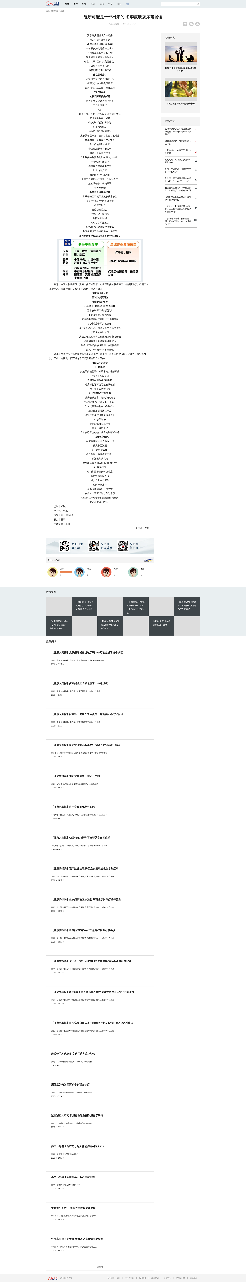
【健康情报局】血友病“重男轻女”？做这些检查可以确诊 (83, 930)
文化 (102, 4)
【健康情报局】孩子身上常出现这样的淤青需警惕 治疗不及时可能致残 (91, 961)
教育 (119, 4)
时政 (67, 4)
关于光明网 (129, 1278)
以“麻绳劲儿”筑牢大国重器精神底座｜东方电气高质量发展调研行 (178, 131)
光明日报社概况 (113, 1278)
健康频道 (54, 11)
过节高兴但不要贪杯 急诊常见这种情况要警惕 (77, 1238)
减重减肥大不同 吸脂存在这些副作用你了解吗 (77, 1115)
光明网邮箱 (180, 1278)
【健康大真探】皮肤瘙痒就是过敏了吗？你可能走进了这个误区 (87, 652)
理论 (93, 4)
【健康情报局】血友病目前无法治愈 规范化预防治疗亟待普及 (86, 899)
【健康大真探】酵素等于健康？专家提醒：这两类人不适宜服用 (87, 714)
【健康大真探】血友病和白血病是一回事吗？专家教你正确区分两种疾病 (92, 1022)
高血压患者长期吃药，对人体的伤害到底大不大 (78, 1146)
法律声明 (167, 1278)
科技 (110, 4)
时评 (84, 4)
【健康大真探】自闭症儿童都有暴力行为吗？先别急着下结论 (85, 745)
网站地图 (193, 1278)
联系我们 (155, 1278)
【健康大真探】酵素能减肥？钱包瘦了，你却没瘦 (79, 683)
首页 (48, 11)
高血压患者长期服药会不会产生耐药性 (73, 1177)
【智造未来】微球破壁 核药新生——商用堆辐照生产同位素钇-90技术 (178, 209)
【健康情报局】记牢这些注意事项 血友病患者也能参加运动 (85, 868)
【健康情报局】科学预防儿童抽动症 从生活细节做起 (110, 624)
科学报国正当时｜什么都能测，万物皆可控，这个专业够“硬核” (178, 221)
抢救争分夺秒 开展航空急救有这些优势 (73, 1208)
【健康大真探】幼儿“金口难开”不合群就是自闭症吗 (80, 837)
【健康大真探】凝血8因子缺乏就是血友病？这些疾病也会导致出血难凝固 (93, 992)
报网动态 (142, 1278)
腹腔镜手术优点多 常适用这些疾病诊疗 (73, 1053)
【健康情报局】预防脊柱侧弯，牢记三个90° (76, 776)
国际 (76, 4)
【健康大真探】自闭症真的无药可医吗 (73, 806)
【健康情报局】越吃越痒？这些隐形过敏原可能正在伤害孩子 (187, 605)
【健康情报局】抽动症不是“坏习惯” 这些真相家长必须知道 (59, 624)
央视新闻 (117, 24)
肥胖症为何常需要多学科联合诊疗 (70, 1084)
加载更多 (100, 1267)
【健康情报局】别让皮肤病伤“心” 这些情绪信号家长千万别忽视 (85, 605)
